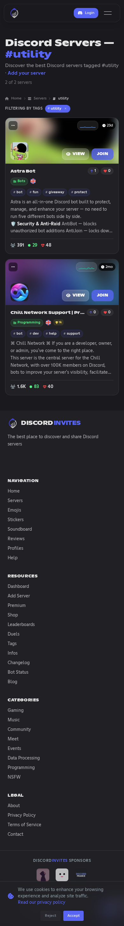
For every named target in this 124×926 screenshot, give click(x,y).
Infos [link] (12, 653)
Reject (50, 916)
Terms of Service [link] (24, 825)
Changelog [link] (19, 663)
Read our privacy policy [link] (41, 902)
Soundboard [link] (20, 529)
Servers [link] (40, 98)
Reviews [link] (16, 539)
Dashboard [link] (18, 586)
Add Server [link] (19, 596)
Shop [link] (13, 615)
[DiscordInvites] (14, 13)
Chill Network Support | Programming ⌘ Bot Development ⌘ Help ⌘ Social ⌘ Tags (48, 313)
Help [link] (12, 558)
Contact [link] (15, 834)
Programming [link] (21, 768)
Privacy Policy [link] (22, 815)
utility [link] (63, 98)
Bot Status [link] (18, 672)
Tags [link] (12, 644)
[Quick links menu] (13, 125)
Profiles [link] (15, 548)
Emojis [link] (14, 510)
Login (89, 13)
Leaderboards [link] (21, 625)
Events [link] (14, 748)
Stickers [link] (16, 520)
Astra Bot (22, 171)
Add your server (26, 73)
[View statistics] (88, 125)
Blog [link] (12, 682)
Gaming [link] (16, 710)
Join (102, 154)
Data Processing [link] (24, 758)
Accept (73, 916)
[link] (43, 874)
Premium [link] (17, 605)
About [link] (14, 806)
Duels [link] (13, 634)
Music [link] (14, 720)
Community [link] (19, 729)
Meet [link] (13, 739)
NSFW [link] (14, 777)
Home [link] (16, 98)
